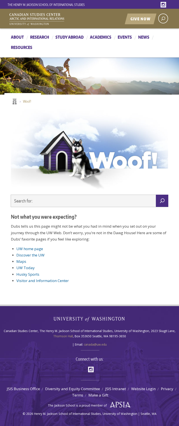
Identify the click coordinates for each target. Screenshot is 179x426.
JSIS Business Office (23, 388)
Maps (21, 261)
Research (39, 37)
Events (125, 37)
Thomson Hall (63, 336)
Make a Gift (98, 395)
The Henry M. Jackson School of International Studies (46, 5)
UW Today (25, 267)
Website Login (143, 388)
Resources (21, 47)
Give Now (141, 18)
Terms (77, 395)
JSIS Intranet (115, 388)
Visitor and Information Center (42, 280)
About (17, 37)
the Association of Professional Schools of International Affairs (119, 405)
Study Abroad (69, 37)
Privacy (167, 388)
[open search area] (163, 18)
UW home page (29, 248)
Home (14, 101)
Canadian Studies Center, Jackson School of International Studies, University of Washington (57, 19)
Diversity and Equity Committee (72, 388)
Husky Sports (27, 274)
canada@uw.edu (95, 344)
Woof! (27, 101)
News (143, 37)
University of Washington (89, 320)
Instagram (164, 5)
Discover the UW (30, 255)
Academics (100, 37)
